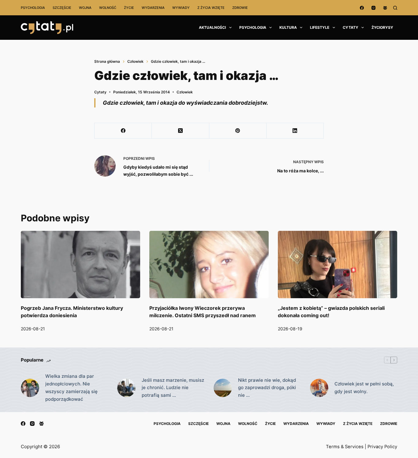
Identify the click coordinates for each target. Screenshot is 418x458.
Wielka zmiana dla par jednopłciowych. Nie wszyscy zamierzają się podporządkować (71, 387)
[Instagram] (373, 8)
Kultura (288, 27)
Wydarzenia (153, 8)
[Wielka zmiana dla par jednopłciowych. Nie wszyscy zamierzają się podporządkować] (30, 388)
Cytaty (350, 27)
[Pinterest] (238, 131)
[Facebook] (362, 8)
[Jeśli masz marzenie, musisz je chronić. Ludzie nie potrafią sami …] (126, 388)
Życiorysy (382, 27)
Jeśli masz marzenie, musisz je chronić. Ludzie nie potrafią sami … (173, 387)
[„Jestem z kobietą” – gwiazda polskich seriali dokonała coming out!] (337, 264)
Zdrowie (240, 8)
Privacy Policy (382, 446)
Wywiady (181, 8)
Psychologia (33, 8)
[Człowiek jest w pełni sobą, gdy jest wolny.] (319, 388)
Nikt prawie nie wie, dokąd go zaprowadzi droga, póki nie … (267, 387)
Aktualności (212, 27)
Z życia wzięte (211, 8)
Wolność (107, 8)
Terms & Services (345, 446)
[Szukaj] (395, 8)
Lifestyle (319, 27)
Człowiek (185, 92)
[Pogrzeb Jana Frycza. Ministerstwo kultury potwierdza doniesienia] (80, 264)
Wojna (85, 8)
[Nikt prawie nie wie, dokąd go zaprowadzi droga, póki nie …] (223, 388)
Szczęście (62, 8)
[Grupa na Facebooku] (385, 8)
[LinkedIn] (295, 131)
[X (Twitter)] (180, 131)
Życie (129, 8)
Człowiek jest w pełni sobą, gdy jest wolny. (364, 387)
